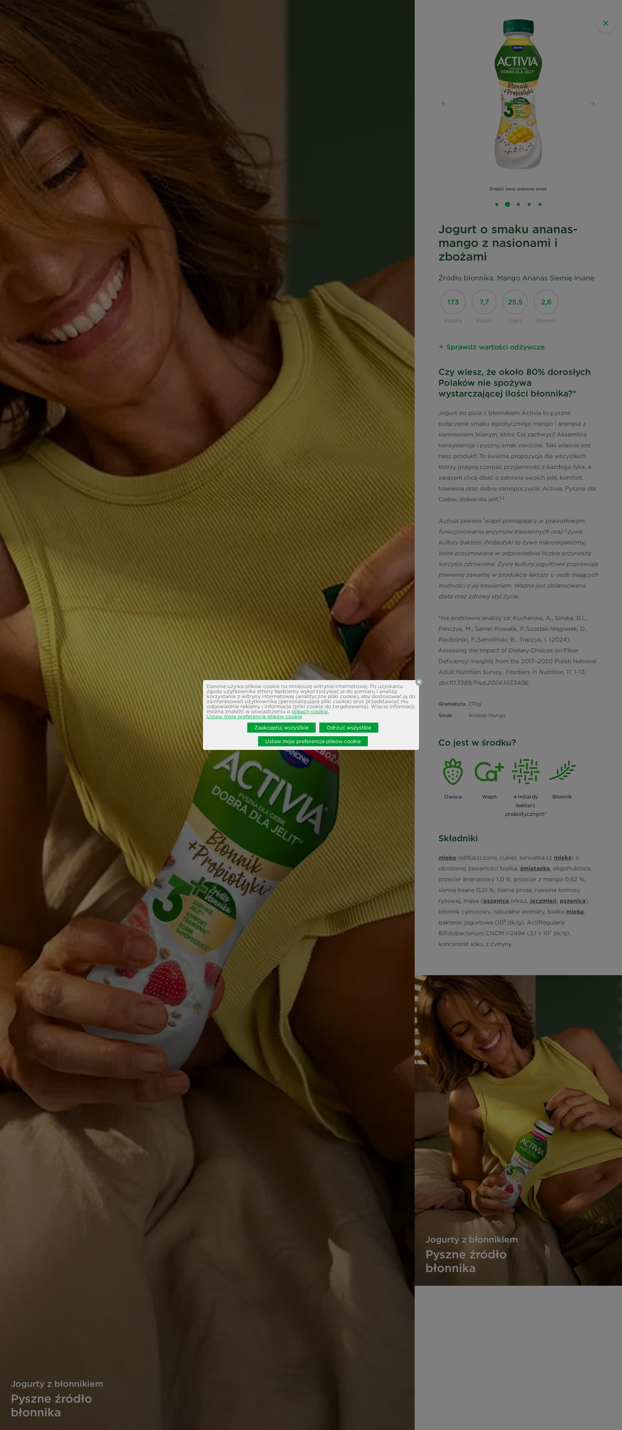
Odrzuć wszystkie (348, 727)
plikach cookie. (310, 711)
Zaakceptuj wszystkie (281, 727)
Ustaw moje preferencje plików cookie (254, 716)
